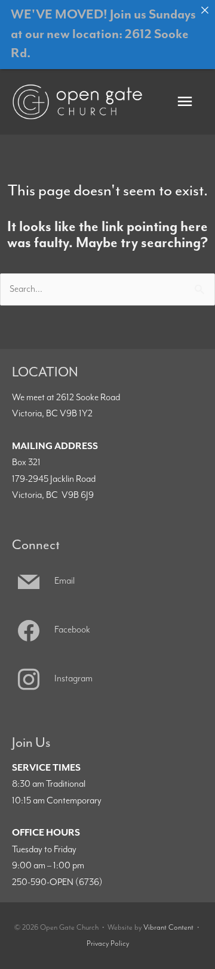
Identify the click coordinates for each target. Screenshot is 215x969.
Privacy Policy (108, 943)
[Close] (205, 10)
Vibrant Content (168, 927)
